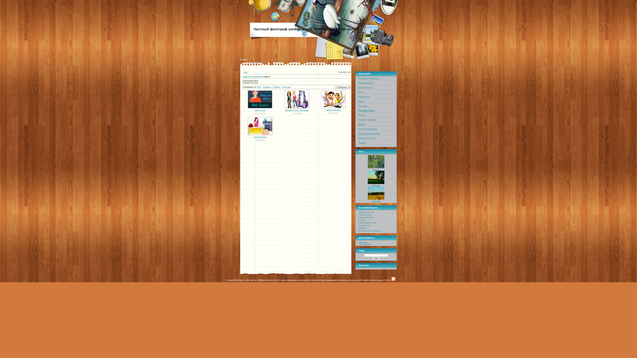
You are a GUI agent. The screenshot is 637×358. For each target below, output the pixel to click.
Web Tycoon (260, 110)
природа (376, 201)
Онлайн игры (256, 77)
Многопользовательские (368, 231)
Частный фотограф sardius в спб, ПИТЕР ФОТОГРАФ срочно (306, 29)
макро (376, 170)
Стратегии (362, 225)
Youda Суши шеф (333, 110)
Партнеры (363, 242)
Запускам (286, 87)
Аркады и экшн (364, 212)
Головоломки (363, 217)
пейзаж (376, 185)
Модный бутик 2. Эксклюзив (297, 110)
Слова (361, 220)
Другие (361, 228)
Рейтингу (277, 87)
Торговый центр (260, 137)
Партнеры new (365, 244)
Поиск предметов (365, 223)
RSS (246, 72)
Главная (244, 59)
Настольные (363, 215)
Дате (259, 87)
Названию (267, 87)
